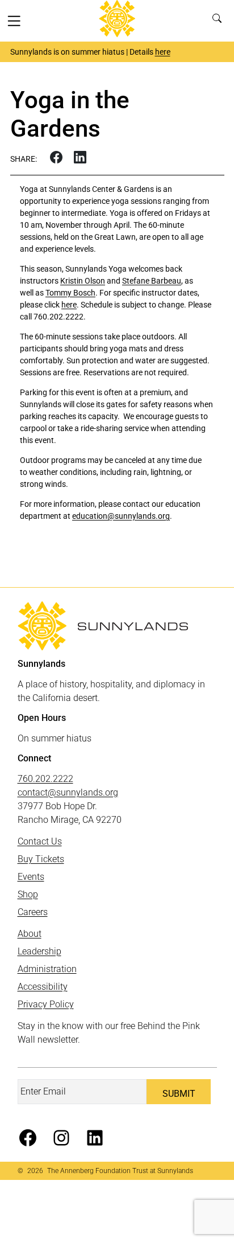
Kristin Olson (82, 280)
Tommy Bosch (70, 292)
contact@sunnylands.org (68, 792)
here (162, 51)
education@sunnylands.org (121, 515)
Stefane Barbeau (151, 280)
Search (219, 20)
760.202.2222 (45, 778)
